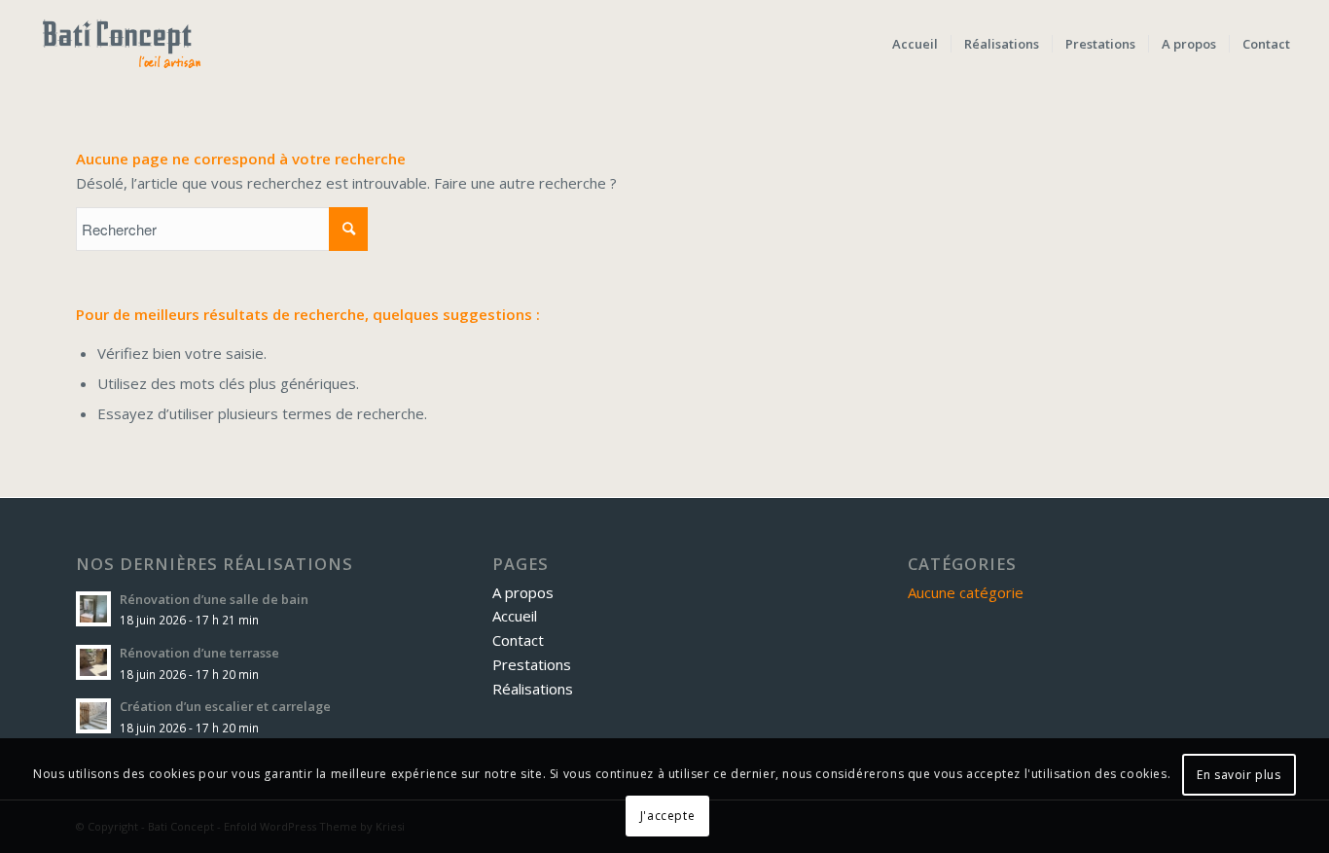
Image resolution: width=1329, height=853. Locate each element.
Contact (518, 640)
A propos (523, 592)
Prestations (531, 664)
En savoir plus (1238, 774)
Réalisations (532, 688)
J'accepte (667, 815)
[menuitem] (915, 44)
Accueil (514, 615)
